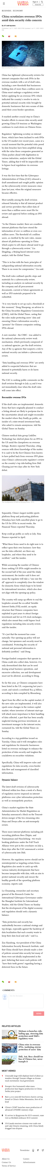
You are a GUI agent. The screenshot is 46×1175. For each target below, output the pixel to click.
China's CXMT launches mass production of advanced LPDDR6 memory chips (23, 1108)
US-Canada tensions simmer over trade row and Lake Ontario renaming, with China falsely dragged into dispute (24, 1126)
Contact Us (6, 1162)
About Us (6, 1159)
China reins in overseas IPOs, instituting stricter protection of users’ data (30, 1047)
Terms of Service (9, 1166)
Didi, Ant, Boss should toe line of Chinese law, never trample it (31, 1059)
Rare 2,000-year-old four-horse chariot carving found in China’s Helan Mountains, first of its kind (24, 1099)
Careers (26, 1159)
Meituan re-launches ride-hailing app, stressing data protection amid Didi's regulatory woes (31, 1035)
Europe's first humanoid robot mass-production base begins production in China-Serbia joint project (23, 1088)
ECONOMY (18, 11)
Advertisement (29, 1162)
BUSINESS (6, 11)
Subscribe (38, 4)
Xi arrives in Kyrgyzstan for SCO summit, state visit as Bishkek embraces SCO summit (24, 1116)
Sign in (35, 2)
